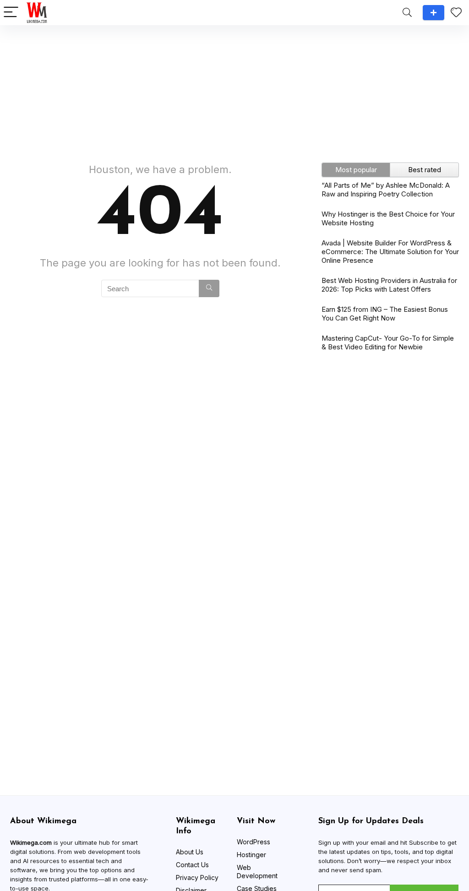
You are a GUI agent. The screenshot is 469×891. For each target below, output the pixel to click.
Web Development (257, 872)
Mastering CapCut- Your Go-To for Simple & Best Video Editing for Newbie (388, 342)
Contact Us (192, 865)
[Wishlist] (456, 12)
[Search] (407, 12)
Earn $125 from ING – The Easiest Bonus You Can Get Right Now (385, 313)
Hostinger (251, 854)
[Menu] (11, 12)
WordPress (253, 842)
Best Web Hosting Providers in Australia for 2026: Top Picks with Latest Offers (389, 284)
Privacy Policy (197, 877)
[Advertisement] (234, 89)
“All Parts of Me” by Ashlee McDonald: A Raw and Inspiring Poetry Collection (386, 189)
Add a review (433, 12)
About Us (189, 852)
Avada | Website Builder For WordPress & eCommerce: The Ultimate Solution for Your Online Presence (390, 252)
